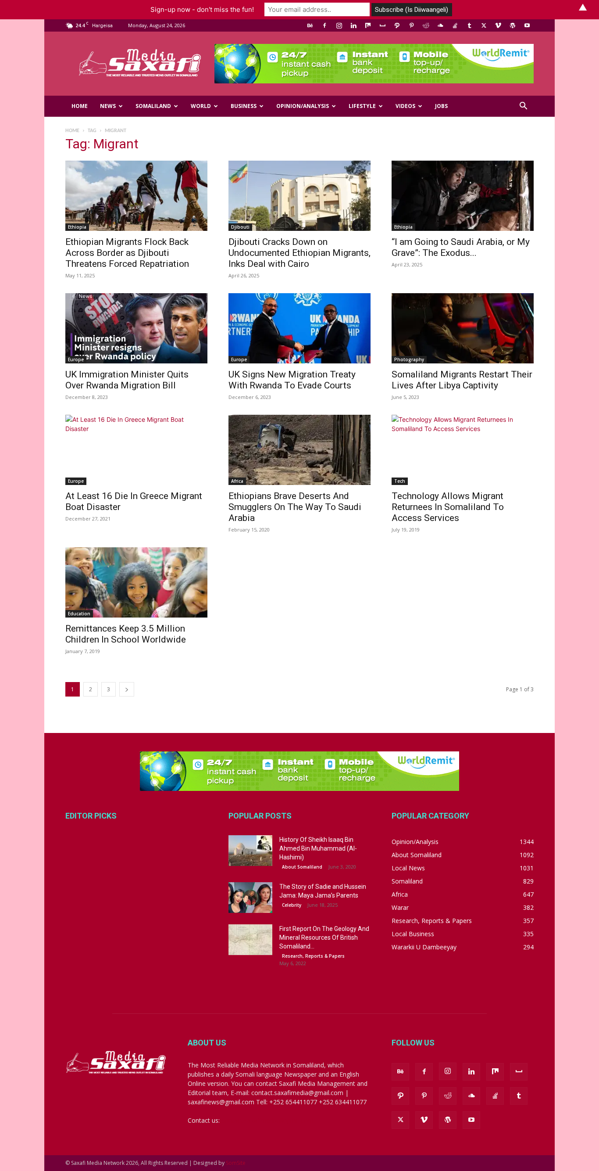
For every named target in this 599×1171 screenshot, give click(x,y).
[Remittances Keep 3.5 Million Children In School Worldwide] (136, 582)
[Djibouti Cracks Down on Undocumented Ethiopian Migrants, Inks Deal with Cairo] (299, 196)
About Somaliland (302, 867)
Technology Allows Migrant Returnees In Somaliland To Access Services (448, 507)
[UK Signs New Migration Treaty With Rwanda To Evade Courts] (299, 328)
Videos (405, 106)
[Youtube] (527, 25)
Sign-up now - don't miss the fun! (202, 9)
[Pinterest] (411, 25)
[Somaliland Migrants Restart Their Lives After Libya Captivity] (463, 328)
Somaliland (153, 106)
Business (244, 106)
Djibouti (240, 227)
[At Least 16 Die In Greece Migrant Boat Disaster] (136, 450)
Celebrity (291, 905)
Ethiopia (77, 227)
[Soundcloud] (440, 25)
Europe (76, 359)
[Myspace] (382, 25)
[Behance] (310, 25)
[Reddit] (425, 25)
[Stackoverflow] (454, 25)
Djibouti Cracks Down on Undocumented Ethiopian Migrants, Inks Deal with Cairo (299, 253)
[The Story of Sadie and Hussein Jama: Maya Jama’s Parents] (250, 897)
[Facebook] (324, 25)
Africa (237, 481)
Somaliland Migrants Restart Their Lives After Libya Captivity (462, 380)
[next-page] (126, 689)
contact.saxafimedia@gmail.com (267, 1120)
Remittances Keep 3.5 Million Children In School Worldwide (125, 634)
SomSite (236, 1163)
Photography (409, 359)
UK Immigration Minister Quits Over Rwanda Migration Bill (127, 380)
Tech (399, 481)
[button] (523, 107)
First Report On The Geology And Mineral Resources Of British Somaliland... (324, 937)
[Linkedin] (353, 25)
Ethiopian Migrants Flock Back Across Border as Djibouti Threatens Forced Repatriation (127, 253)
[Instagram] (339, 25)
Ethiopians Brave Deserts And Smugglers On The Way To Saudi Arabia (294, 507)
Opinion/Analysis (302, 106)
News (108, 106)
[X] (483, 25)
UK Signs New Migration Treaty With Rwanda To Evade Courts (292, 380)
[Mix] (367, 25)
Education (79, 614)
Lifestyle (362, 106)
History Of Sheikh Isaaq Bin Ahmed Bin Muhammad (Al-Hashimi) (318, 848)
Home (79, 106)
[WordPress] (512, 25)
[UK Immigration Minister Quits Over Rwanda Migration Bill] (136, 328)
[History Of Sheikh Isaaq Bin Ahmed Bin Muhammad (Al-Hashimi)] (250, 850)
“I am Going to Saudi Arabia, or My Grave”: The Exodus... (461, 247)
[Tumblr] (469, 25)
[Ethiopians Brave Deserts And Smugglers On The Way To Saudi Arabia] (299, 450)
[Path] (396, 25)
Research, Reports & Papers (313, 956)
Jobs (441, 106)
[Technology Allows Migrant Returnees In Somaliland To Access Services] (463, 450)
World (201, 106)
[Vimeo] (498, 25)
